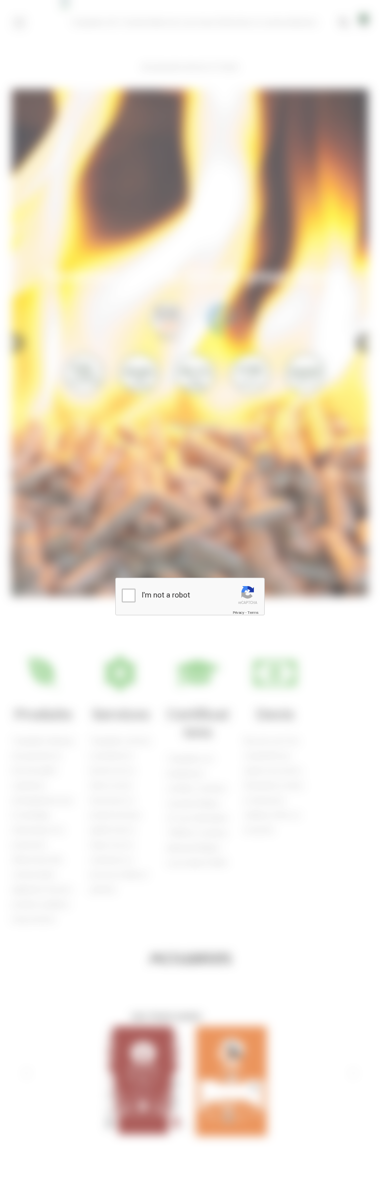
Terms (252, 612)
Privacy (238, 612)
